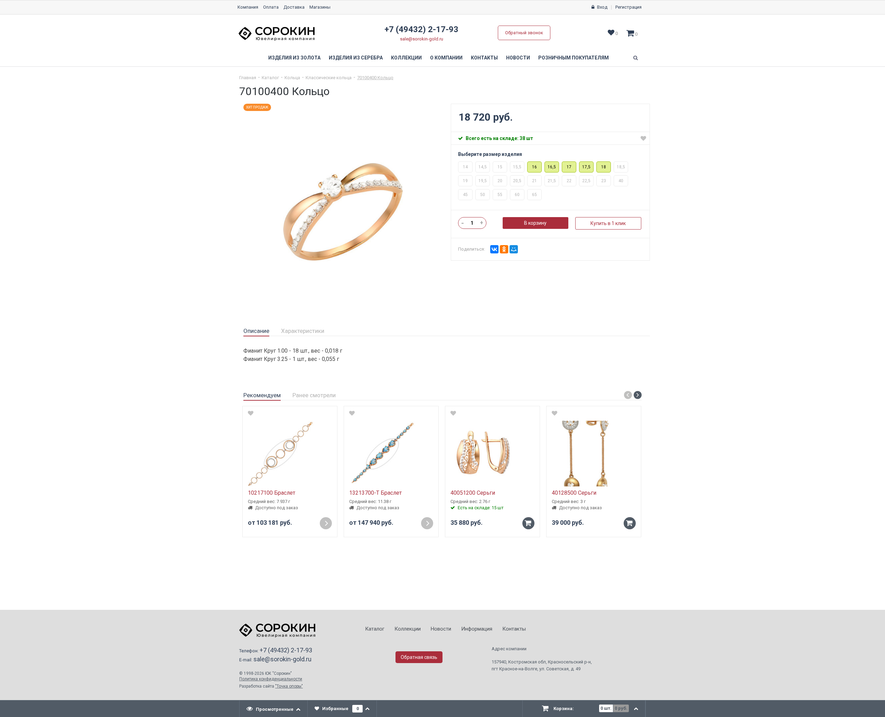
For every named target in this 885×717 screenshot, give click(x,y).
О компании (446, 57)
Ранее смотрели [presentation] (314, 395)
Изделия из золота (294, 57)
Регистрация (628, 7)
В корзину (535, 223)
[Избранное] (643, 138)
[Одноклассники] (504, 249)
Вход (602, 7)
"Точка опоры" (289, 686)
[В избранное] (250, 413)
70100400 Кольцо (375, 77)
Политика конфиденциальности (270, 679)
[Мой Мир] (514, 249)
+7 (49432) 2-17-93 (421, 29)
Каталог (270, 77)
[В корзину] (528, 523)
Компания (247, 7)
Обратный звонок (524, 32)
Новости (518, 57)
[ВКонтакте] (494, 249)
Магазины (319, 7)
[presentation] (274, 708)
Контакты (484, 57)
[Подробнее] (326, 523)
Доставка (294, 7)
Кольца (292, 77)
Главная (247, 77)
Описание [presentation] (256, 330)
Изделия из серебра (356, 57)
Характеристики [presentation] (302, 330)
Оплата (271, 7)
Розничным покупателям (573, 57)
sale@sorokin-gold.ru (421, 38)
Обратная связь (419, 657)
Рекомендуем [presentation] (262, 395)
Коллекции (406, 57)
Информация (476, 629)
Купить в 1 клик (608, 223)
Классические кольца (329, 77)
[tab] (256, 331)
